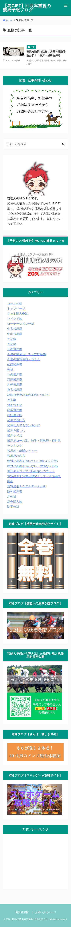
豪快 (59, 60)
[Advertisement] (34, 860)
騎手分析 (13, 506)
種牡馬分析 (14, 415)
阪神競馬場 (14, 491)
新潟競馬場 (14, 379)
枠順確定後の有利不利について (28, 394)
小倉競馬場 (14, 374)
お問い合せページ (45, 912)
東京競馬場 (14, 389)
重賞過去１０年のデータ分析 (26, 486)
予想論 (11, 344)
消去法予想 (14, 405)
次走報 (11, 400)
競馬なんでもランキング (23, 425)
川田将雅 (39, 60)
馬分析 (11, 496)
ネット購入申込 (17, 313)
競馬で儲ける (16, 420)
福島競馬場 (14, 410)
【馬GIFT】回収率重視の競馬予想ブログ (27, 8)
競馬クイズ (14, 435)
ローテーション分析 (20, 323)
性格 (47, 60)
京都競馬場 (14, 349)
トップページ (16, 308)
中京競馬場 (14, 328)
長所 (65, 60)
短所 (53, 60)
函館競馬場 (14, 364)
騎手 (30, 64)
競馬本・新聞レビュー (22, 450)
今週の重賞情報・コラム (23, 359)
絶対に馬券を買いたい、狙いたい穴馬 (32, 461)
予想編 (11, 339)
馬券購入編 (14, 501)
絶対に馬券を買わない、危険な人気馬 (32, 466)
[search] (63, 144)
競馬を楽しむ (16, 430)
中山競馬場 (14, 333)
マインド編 (14, 318)
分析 (31, 60)
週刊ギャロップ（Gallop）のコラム (31, 471)
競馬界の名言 (16, 455)
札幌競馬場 (14, 384)
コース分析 (14, 303)
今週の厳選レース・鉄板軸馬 (26, 354)
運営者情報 (22, 912)
